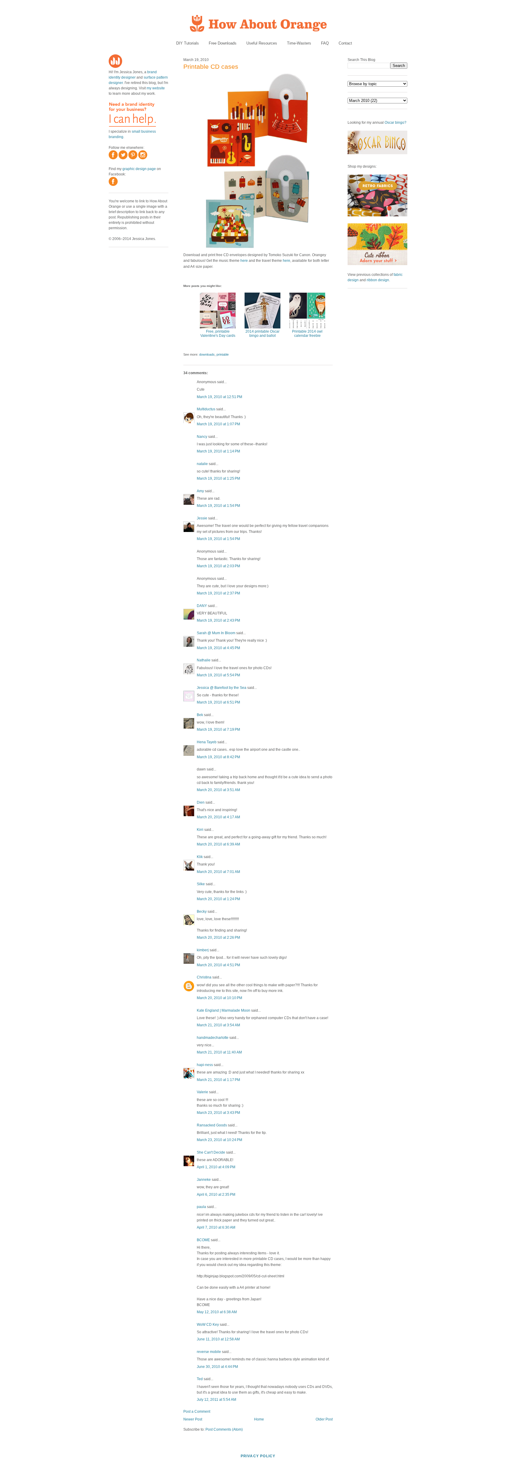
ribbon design (378, 280)
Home (259, 1419)
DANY (202, 606)
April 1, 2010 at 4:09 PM (216, 1167)
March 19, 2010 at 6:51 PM (218, 702)
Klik (200, 857)
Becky (202, 911)
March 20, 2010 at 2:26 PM (218, 937)
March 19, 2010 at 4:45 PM (218, 648)
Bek (200, 715)
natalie (202, 464)
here (244, 261)
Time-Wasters (299, 43)
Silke (201, 884)
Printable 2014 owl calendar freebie (307, 333)
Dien (201, 802)
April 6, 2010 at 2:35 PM (216, 1194)
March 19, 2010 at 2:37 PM (218, 593)
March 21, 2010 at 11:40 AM (219, 1052)
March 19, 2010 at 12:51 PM (219, 397)
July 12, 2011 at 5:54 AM (216, 1399)
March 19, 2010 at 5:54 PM (218, 675)
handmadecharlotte (212, 1038)
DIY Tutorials (187, 43)
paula (201, 1207)
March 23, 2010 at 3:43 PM (218, 1113)
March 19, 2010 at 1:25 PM (218, 478)
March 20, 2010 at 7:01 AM (218, 872)
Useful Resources (261, 43)
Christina (204, 977)
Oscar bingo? (395, 122)
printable (222, 354)
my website (156, 88)
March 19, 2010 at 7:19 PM (218, 729)
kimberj (203, 950)
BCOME (203, 1240)
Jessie (202, 518)
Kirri (200, 830)
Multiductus (206, 409)
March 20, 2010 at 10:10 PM (219, 998)
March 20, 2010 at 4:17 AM (218, 817)
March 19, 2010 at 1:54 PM (218, 506)
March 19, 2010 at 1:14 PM (218, 451)
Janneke (204, 1180)
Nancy (202, 437)
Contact (345, 43)
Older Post (324, 1419)
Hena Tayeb (206, 742)
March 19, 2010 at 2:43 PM (218, 620)
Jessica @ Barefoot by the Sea (221, 688)
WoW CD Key (208, 1324)
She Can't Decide (211, 1152)
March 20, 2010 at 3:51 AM (218, 790)
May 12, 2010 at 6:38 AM (217, 1312)
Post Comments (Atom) (224, 1429)
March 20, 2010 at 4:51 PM (218, 965)
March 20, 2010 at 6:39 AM (218, 844)
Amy (200, 491)
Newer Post (192, 1419)
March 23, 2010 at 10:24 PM (219, 1140)
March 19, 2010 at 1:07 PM (218, 424)
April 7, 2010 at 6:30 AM (216, 1227)
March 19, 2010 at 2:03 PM (218, 566)
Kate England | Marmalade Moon (223, 1010)
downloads (207, 354)
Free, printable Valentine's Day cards (217, 333)
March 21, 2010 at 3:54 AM (218, 1025)
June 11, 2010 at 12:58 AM (218, 1339)
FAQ (325, 43)
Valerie (202, 1092)
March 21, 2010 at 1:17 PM (218, 1080)
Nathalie (204, 660)
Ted (200, 1379)
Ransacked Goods (212, 1125)
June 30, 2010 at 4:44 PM (217, 1367)
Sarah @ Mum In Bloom (216, 633)
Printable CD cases (210, 66)
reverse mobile (209, 1352)
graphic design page (139, 169)
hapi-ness (205, 1065)
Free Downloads (222, 43)
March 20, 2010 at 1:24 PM (218, 899)
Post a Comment (196, 1411)
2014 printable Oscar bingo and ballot (262, 333)
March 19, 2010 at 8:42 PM (218, 757)
